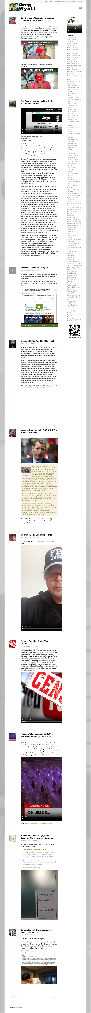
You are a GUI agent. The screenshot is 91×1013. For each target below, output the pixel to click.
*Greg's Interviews (72, 55)
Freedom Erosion (72, 155)
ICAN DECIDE (71, 179)
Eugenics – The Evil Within (73, 140)
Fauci (68, 151)
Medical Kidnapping (73, 219)
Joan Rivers (70, 191)
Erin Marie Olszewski (73, 133)
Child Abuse (71, 85)
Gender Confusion (72, 159)
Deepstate (70, 109)
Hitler (68, 171)
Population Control (73, 247)
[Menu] (80, 7)
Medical (69, 217)
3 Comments (33, 435)
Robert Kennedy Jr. (73, 263)
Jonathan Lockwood (73, 193)
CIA (68, 95)
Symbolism (70, 279)
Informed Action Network (72, 186)
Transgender (71, 291)
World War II (70, 321)
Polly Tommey (71, 243)
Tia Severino (71, 285)
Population (70, 245)
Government (71, 163)
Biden (69, 73)
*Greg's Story (71, 60)
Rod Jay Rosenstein (73, 265)
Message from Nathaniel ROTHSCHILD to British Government (39, 431)
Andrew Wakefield (72, 65)
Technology (70, 283)
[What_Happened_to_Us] (12, 737)
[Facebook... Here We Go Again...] (12, 270)
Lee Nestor (70, 199)
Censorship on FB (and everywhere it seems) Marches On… (37, 931)
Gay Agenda (71, 157)
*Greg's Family (71, 54)
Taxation (69, 281)
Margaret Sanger (72, 211)
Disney (69, 117)
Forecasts (70, 153)
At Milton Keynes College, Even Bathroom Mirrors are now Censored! (37, 836)
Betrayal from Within (73, 71)
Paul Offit (70, 229)
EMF (68, 129)
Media (69, 215)
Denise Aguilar (71, 111)
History (69, 169)
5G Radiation (71, 61)
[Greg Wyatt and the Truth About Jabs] (22, 7)
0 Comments (34, 270)
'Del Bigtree (70, 38)
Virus (68, 309)
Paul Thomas (71, 231)
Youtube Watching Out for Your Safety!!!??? (35, 642)
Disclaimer (79, 1)
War (68, 313)
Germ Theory (71, 161)
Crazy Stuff (70, 105)
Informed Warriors (72, 189)
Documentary (71, 119)
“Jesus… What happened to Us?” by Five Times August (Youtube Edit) (37, 735)
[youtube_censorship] (12, 644)
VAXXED (70, 303)
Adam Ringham (72, 64)
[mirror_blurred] (12, 838)
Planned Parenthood (73, 239)
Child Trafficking (72, 87)
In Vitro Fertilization (73, 181)
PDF (68, 233)
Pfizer (68, 237)
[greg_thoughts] (12, 537)
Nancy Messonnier (73, 223)
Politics (69, 241)
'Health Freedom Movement (72, 41)
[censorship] (12, 932)
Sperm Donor (71, 275)
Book (68, 79)
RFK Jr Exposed (72, 261)
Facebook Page (48, 1)
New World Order (72, 225)
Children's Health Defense (72, 90)
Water (68, 315)
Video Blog (70, 305)
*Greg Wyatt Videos (73, 50)
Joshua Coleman (72, 195)
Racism (69, 255)
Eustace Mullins (72, 145)
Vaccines (70, 301)
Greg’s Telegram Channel (60, 1)
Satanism (70, 269)
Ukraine (69, 293)
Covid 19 (70, 103)
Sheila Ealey (71, 273)
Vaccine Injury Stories (74, 297)
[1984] (12, 344)
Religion (69, 257)
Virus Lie (69, 311)
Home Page (70, 173)
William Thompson (73, 319)
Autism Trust (71, 69)
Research (70, 259)
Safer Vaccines (71, 267)
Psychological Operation (71, 252)
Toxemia (69, 289)
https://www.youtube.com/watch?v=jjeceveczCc (41, 823)
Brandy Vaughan (72, 81)
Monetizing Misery (72, 221)
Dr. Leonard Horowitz (73, 121)
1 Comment (31, 23)
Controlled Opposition (74, 99)
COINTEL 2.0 (71, 97)
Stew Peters (70, 277)
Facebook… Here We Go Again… (35, 267)
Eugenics (70, 137)
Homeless (70, 175)
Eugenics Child (72, 143)
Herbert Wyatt (71, 167)
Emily (68, 131)
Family (69, 149)
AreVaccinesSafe (71, 1)
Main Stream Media (73, 209)
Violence (69, 307)
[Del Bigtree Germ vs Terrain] (12, 103)
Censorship (70, 83)
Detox (69, 113)
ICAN (68, 177)
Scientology (70, 271)
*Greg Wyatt (70, 47)
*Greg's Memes (71, 57)
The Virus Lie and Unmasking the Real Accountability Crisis (38, 102)
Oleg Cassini (71, 227)
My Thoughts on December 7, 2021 (36, 534)
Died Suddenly (71, 115)
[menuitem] (48, 1)
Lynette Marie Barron (73, 207)
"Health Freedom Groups (72, 45)
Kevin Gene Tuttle (72, 197)
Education (70, 125)
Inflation (69, 183)
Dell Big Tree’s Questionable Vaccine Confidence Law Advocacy (37, 19)
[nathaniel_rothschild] (12, 433)
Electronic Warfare (72, 127)
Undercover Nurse (72, 295)
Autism (69, 67)
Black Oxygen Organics (74, 75)
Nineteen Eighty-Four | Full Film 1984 (37, 341)
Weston (69, 317)
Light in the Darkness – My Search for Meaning (74, 202)
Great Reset (70, 165)
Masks (69, 213)
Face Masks (70, 147)
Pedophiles (70, 235)
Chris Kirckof (71, 93)
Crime (69, 107)
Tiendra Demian (72, 287)
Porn (68, 249)
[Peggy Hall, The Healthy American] (12, 20)
